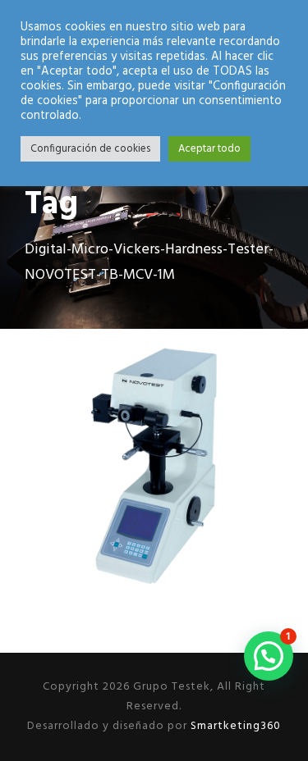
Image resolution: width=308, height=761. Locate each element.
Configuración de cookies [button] (90, 148)
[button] (268, 656)
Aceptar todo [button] (209, 148)
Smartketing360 (234, 726)
